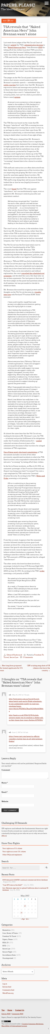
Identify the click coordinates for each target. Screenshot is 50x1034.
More (4, 836)
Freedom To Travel (9, 936)
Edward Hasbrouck (14, 655)
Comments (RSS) (17, 1014)
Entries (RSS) (6, 1014)
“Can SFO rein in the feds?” (12, 885)
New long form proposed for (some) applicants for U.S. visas (11, 668)
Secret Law (14, 657)
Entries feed (6, 987)
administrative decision (33, 45)
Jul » (27, 919)
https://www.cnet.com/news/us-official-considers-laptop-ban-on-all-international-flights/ (26, 738)
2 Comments (28, 657)
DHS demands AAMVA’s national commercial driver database (25, 880)
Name (5, 783)
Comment (6, 770)
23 (21, 913)
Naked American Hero (17, 47)
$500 (40, 47)
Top (3, 1010)
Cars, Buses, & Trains (10, 933)
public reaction (10, 85)
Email (5, 792)
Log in (4, 984)
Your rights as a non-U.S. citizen (14, 851)
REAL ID (5, 942)
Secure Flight (7, 952)
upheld (13, 45)
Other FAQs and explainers (12, 855)
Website (5, 801)
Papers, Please (7, 939)
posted (39, 441)
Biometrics (6, 930)
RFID (4, 946)
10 (25, 906)
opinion (17, 97)
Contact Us (19, 1010)
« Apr (23, 919)
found (14, 189)
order (42, 571)
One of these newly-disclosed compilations (20, 452)
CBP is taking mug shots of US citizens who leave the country (38, 668)
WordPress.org (7, 993)
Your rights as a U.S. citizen (12, 848)
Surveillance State (9, 955)
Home (9, 1010)
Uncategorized (7, 958)
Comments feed (8, 990)
